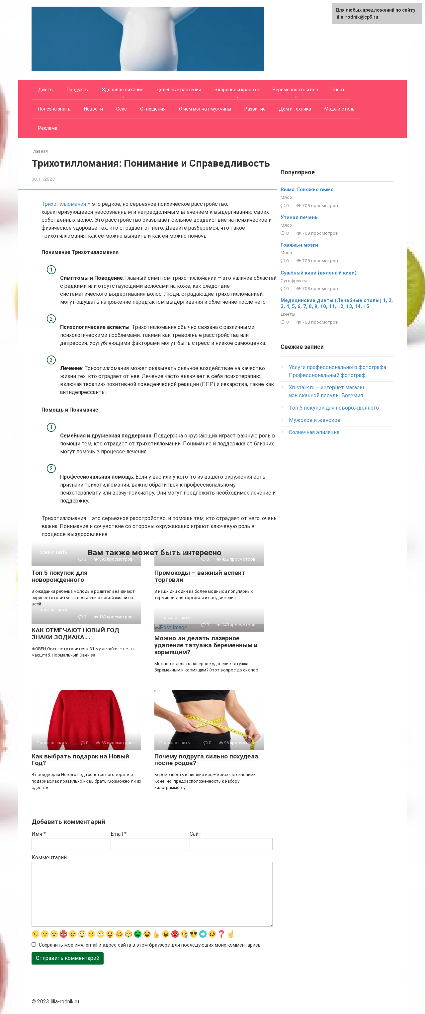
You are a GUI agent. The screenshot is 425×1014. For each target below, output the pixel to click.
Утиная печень (299, 217)
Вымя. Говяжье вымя (307, 190)
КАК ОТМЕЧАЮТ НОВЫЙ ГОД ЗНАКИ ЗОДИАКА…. (75, 633)
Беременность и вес (295, 89)
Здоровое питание (122, 89)
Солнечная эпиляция (314, 432)
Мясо (286, 197)
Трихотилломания (64, 204)
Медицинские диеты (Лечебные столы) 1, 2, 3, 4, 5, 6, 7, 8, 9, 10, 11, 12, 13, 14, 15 (337, 303)
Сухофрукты (294, 280)
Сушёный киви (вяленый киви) (319, 273)
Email (119, 834)
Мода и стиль (339, 109)
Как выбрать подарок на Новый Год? (80, 759)
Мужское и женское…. (317, 420)
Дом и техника (295, 109)
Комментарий (49, 857)
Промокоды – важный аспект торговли (199, 576)
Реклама (47, 128)
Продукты (78, 89)
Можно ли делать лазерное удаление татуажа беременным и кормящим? (206, 645)
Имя (39, 834)
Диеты (45, 89)
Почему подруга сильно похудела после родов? (206, 759)
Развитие (255, 109)
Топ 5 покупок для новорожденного (60, 576)
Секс (121, 109)
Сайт (196, 834)
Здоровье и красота (236, 89)
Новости (93, 109)
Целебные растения (179, 89)
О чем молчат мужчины (205, 109)
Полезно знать (54, 109)
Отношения (153, 109)
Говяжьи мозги (299, 245)
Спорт (338, 89)
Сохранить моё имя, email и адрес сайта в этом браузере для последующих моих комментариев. (150, 945)
